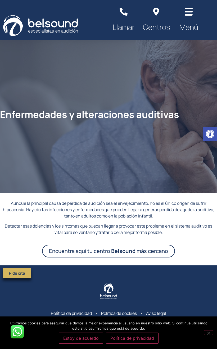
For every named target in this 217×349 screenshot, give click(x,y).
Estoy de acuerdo (81, 338)
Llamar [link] (123, 27)
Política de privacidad (132, 338)
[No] (208, 332)
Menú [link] (188, 27)
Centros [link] (156, 27)
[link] (210, 134)
